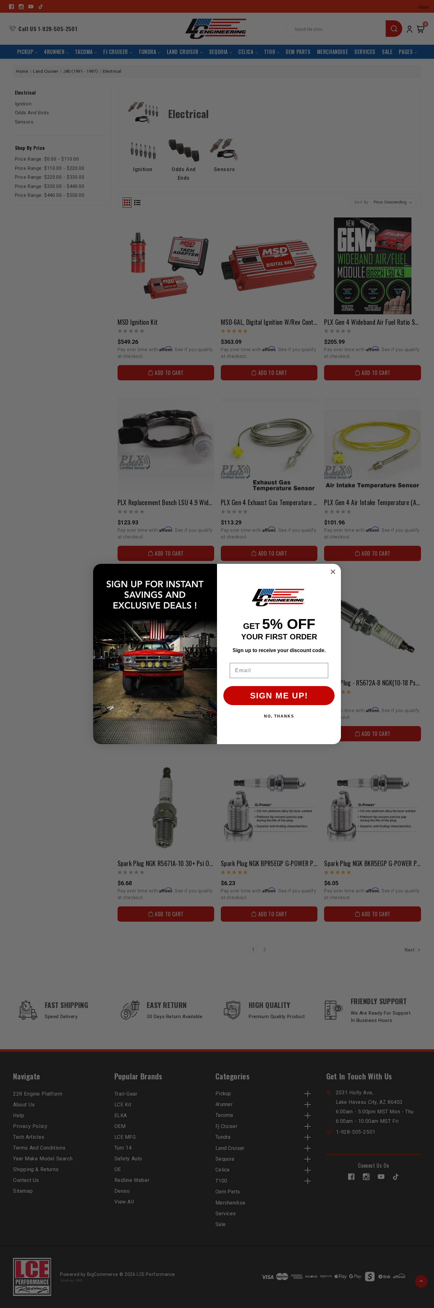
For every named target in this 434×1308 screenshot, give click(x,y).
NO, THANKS (279, 716)
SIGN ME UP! (279, 695)
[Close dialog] (333, 572)
